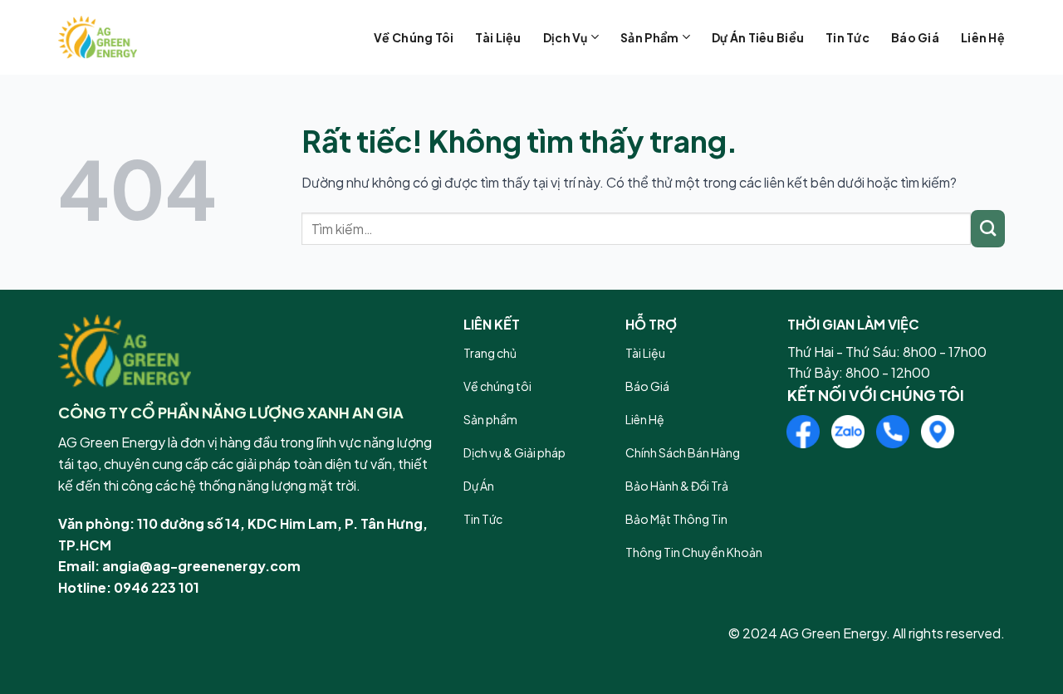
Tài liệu (498, 37)
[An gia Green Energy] (141, 37)
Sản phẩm (649, 37)
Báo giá (915, 37)
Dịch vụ (565, 37)
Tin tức (847, 37)
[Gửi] (988, 228)
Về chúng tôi (413, 37)
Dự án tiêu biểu (758, 37)
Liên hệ (983, 37)
